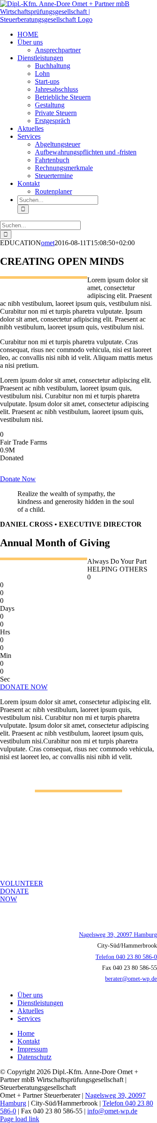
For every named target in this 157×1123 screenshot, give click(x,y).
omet (48, 243)
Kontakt (28, 1041)
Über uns (30, 995)
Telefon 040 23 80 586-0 (126, 957)
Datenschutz (34, 1057)
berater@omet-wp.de (131, 979)
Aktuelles (30, 1010)
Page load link (19, 1119)
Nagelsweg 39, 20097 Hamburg (118, 934)
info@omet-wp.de (112, 1111)
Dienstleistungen (40, 1003)
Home (25, 1033)
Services (29, 1018)
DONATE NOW (24, 687)
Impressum (32, 1049)
